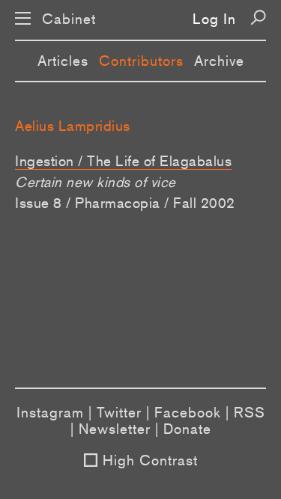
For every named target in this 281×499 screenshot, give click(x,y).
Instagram (50, 412)
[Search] (258, 17)
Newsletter (115, 428)
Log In (214, 18)
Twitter (119, 412)
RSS (249, 412)
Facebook (187, 412)
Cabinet (69, 19)
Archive (219, 60)
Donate (187, 428)
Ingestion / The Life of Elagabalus (123, 161)
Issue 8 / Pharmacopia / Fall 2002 (125, 203)
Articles (62, 60)
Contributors (141, 60)
